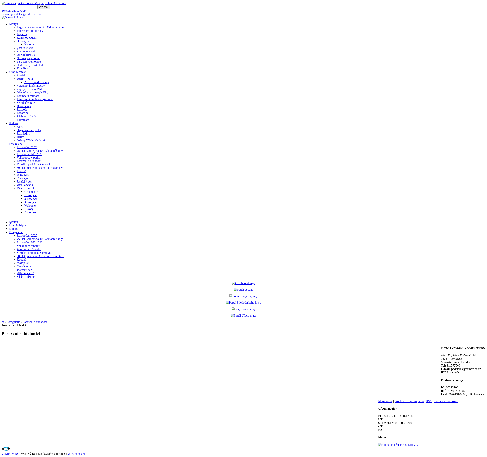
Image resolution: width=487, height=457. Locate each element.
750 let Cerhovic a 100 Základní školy (40, 150)
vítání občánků (25, 185)
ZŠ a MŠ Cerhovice (29, 61)
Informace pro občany (30, 30)
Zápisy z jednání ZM (29, 89)
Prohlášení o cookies (446, 401)
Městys (13, 24)
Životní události (26, 51)
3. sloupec (30, 202)
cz (3, 322)
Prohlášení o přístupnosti (409, 401)
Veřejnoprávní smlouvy (31, 85)
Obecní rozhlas (26, 54)
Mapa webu (385, 401)
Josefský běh (24, 181)
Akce (20, 126)
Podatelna (23, 113)
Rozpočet (22, 109)
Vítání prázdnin (26, 188)
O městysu (23, 41)
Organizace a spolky (29, 130)
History (28, 209)
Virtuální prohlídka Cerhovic (34, 164)
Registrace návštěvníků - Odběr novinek (41, 27)
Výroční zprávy (26, 102)
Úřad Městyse (17, 71)
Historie (29, 44)
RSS (429, 401)
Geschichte (31, 191)
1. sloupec (30, 195)
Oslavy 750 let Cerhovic (31, 140)
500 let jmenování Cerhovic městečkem (40, 167)
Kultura (13, 123)
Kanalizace (23, 68)
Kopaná (21, 171)
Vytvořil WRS (10, 453)
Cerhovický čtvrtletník (30, 65)
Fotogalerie (16, 143)
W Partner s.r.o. (77, 453)
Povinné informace (28, 95)
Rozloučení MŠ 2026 (29, 154)
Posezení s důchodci (29, 161)
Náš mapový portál (28, 58)
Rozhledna (23, 133)
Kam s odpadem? (27, 37)
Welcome (30, 205)
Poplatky (22, 34)
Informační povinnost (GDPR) (35, 99)
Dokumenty (24, 106)
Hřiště (20, 137)
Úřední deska (25, 78)
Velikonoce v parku (28, 157)
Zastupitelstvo (25, 47)
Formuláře (23, 119)
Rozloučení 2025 (27, 147)
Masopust (22, 174)
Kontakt (21, 75)
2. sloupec (30, 198)
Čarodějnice (24, 178)
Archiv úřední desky (36, 82)
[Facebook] (12, 17)
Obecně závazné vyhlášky (32, 92)
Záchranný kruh (26, 116)
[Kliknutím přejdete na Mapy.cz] (398, 444)
